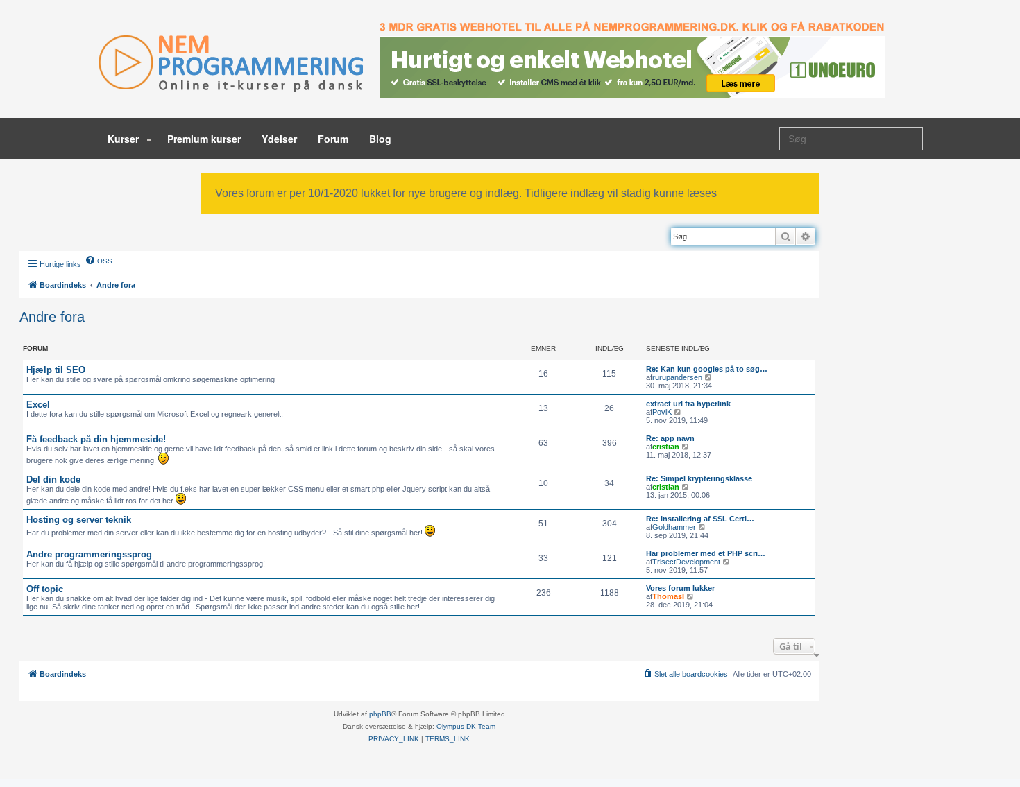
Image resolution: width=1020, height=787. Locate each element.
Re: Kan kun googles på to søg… (706, 369)
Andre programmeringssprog (89, 554)
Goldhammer (674, 527)
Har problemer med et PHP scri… (705, 553)
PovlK (662, 412)
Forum (333, 139)
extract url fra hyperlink (688, 403)
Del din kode (53, 479)
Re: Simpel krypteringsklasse (699, 478)
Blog (380, 139)
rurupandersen (677, 377)
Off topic (44, 589)
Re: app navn (670, 438)
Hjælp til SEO (55, 370)
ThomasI (668, 596)
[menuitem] (98, 260)
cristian (665, 446)
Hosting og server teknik (78, 519)
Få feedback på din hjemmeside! (96, 439)
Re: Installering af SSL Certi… (700, 518)
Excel (38, 404)
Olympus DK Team (465, 726)
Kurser (125, 139)
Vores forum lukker (680, 588)
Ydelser (279, 139)
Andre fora (52, 317)
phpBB (380, 714)
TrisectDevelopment (686, 561)
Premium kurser (204, 139)
